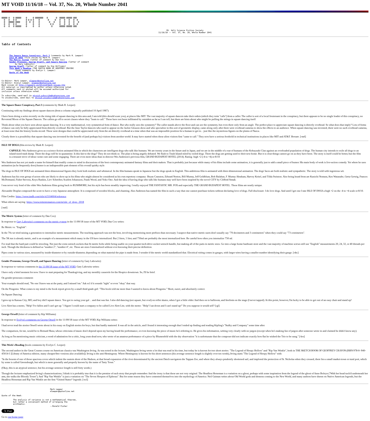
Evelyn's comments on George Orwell (36, 319)
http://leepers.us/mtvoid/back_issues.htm (42, 85)
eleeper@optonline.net (44, 83)
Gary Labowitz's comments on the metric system (41, 221)
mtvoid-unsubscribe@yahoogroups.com (54, 98)
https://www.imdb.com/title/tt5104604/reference (41, 196)
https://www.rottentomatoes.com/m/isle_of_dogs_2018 (55, 201)
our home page (15, 416)
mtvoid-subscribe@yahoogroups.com (51, 95)
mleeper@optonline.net (41, 81)
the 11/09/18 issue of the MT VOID (57, 266)
